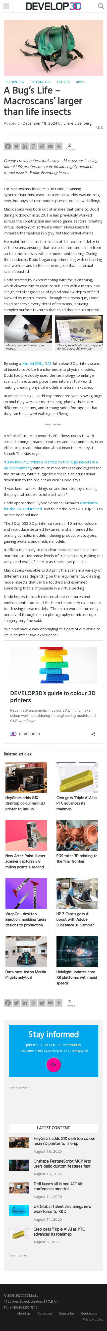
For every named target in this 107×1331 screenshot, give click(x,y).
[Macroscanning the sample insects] (28, 328)
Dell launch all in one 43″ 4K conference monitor (58, 1187)
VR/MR (79, 82)
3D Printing (15, 82)
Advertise (45, 1313)
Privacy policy (93, 1319)
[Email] (50, 146)
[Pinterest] (33, 146)
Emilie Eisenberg (77, 123)
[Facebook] (8, 146)
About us (24, 1313)
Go (53, 1065)
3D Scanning (40, 82)
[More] (58, 146)
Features (62, 82)
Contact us (89, 1313)
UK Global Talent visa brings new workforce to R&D (63, 1209)
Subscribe (66, 1313)
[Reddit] (42, 146)
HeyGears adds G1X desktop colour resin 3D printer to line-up (64, 1141)
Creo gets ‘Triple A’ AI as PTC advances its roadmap (59, 1232)
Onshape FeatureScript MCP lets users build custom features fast (62, 1164)
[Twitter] (16, 146)
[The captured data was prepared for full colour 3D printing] (79, 328)
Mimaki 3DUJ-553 (37, 363)
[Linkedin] (25, 146)
